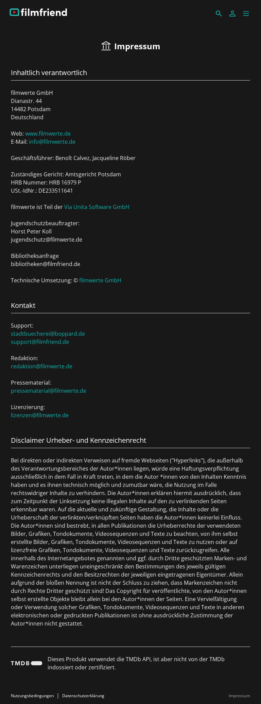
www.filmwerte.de (48, 133)
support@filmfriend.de (40, 342)
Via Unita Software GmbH (96, 207)
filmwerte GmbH (100, 280)
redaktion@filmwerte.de (41, 366)
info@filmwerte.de (52, 141)
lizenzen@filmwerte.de (40, 415)
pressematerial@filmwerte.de (48, 390)
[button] (246, 13)
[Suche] (219, 13)
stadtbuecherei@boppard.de (48, 333)
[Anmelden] (232, 13)
